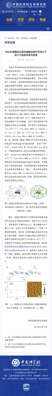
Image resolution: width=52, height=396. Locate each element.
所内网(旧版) (22, 12)
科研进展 (33, 38)
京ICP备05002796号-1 (39, 370)
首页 (17, 38)
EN (40, 15)
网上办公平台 (8, 12)
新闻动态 (24, 38)
